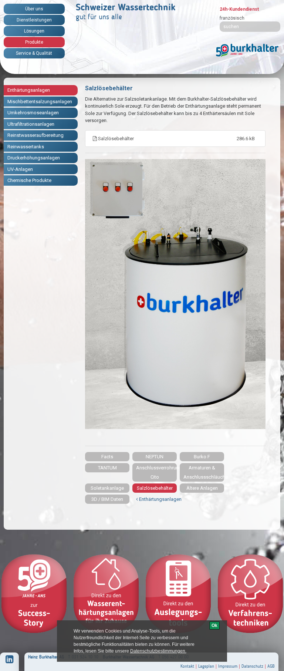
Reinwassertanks (25, 146)
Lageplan (206, 666)
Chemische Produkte (29, 180)
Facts (107, 456)
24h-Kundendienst (239, 9)
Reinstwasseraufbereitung (35, 135)
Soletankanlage (107, 488)
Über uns (34, 8)
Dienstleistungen (34, 20)
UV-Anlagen (20, 169)
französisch (232, 18)
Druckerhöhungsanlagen (33, 158)
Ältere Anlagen (202, 488)
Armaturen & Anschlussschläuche (203, 472)
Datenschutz (252, 666)
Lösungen (34, 31)
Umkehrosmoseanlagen (33, 112)
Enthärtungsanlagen (28, 90)
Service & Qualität (34, 53)
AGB (271, 666)
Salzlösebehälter (176, 138)
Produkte (34, 42)
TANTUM (107, 468)
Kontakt (187, 666)
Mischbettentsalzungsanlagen (39, 101)
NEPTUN (154, 456)
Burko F (202, 456)
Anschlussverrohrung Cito (156, 472)
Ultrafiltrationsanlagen (30, 124)
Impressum (227, 666)
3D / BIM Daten (107, 499)
